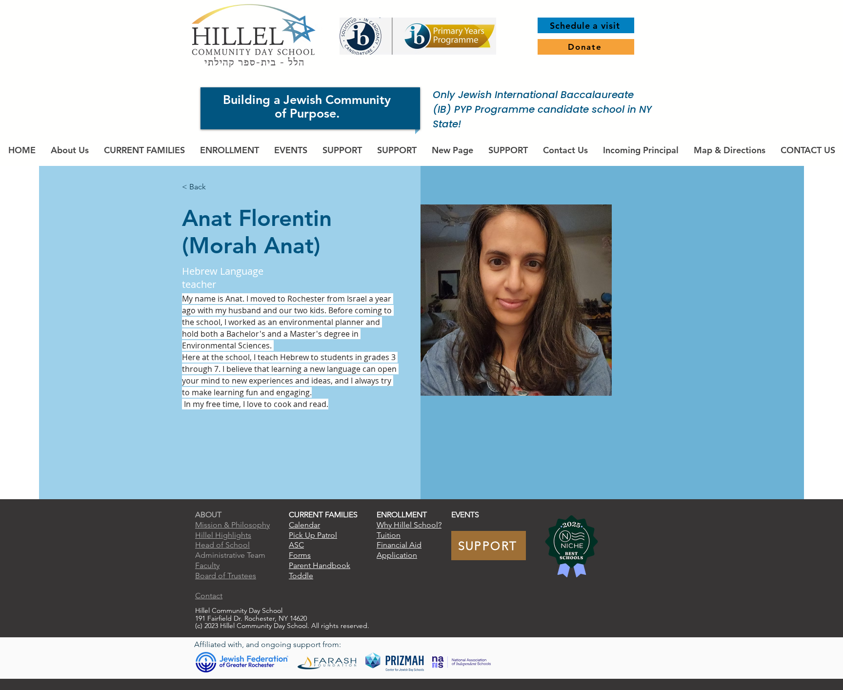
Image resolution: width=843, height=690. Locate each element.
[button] (144, 150)
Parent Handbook (319, 565)
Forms (300, 555)
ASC (296, 544)
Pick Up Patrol (313, 535)
